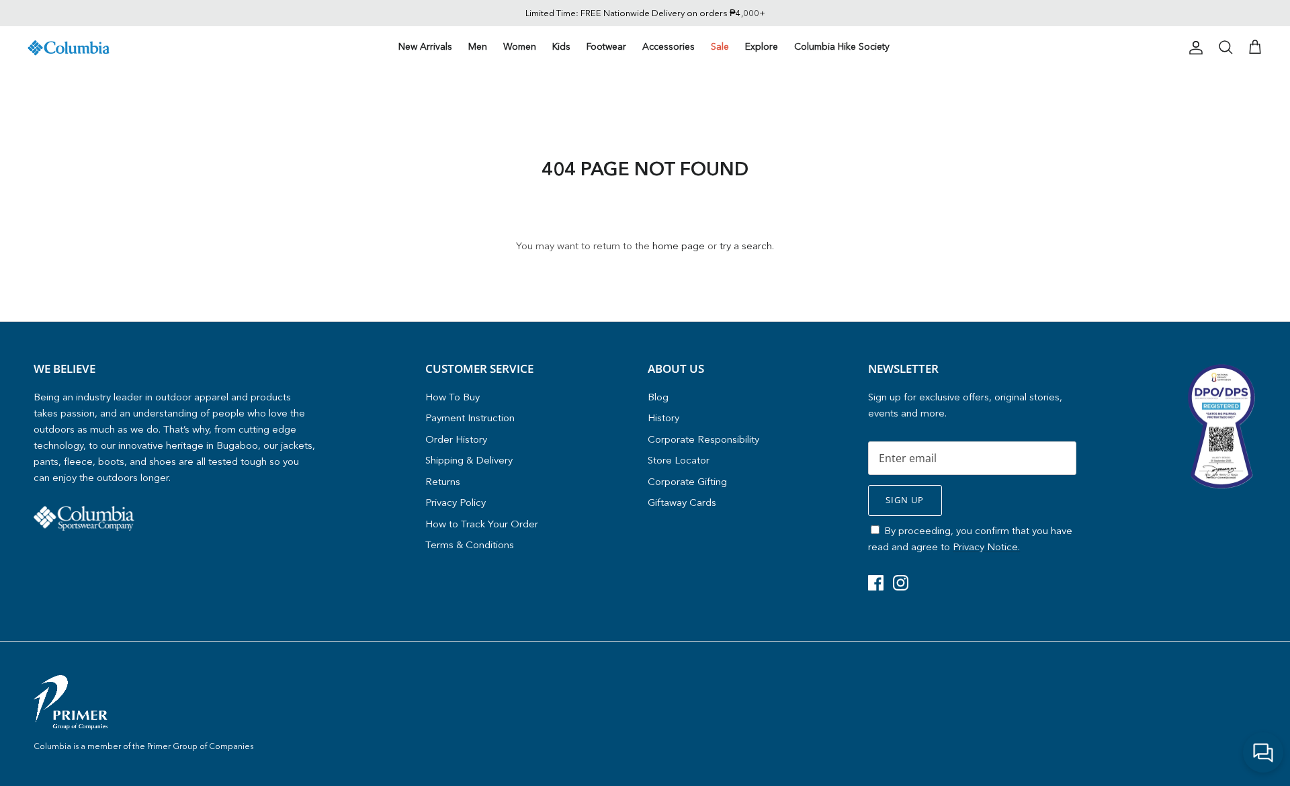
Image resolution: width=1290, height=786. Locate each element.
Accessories (668, 46)
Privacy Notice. (986, 546)
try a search (746, 245)
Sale (720, 46)
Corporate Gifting (687, 481)
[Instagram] (900, 583)
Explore (761, 46)
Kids (561, 46)
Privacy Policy (455, 502)
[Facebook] (876, 583)
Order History (456, 439)
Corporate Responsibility (703, 439)
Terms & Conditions (469, 544)
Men (477, 46)
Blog (658, 396)
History (663, 417)
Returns (442, 481)
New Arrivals (425, 46)
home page (678, 245)
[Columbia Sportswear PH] (69, 48)
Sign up (905, 500)
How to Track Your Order (481, 523)
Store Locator (679, 459)
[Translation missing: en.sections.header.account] (1193, 48)
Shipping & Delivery (469, 459)
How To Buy (452, 396)
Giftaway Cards (682, 502)
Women (519, 46)
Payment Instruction (470, 417)
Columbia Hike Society (842, 46)
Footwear (606, 46)
